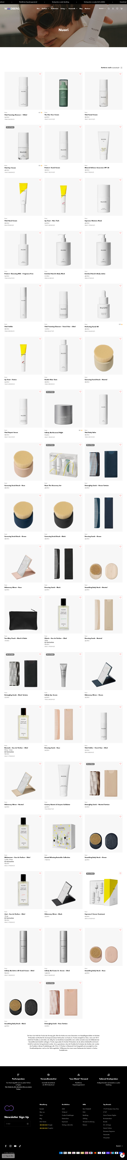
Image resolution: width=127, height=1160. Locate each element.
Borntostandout (107, 1118)
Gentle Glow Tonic (51, 379)
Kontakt (42, 1109)
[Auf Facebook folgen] (5, 1146)
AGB (63, 1109)
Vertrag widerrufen (67, 1125)
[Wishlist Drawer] (117, 9)
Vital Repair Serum (11, 432)
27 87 (105, 1112)
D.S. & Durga (107, 1125)
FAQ (84, 1112)
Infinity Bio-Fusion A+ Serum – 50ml (57, 970)
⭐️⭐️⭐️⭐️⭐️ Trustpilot (46, 1128)
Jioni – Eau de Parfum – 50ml (14, 914)
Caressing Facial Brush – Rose (14, 485)
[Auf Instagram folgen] (10, 1146)
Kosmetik (72, 8)
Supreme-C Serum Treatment (95, 914)
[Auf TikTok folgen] (20, 1146)
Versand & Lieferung (88, 1121)
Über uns (42, 1112)
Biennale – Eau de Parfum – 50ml (16, 748)
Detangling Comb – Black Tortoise (16, 695)
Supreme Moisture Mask (93, 220)
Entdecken (54, 8)
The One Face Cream (52, 114)
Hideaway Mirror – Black (53, 914)
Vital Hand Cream (10, 220)
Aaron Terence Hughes (109, 1115)
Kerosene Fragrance (109, 1131)
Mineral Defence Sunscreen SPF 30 (97, 167)
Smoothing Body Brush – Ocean (96, 857)
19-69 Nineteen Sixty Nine (111, 1109)
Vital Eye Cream (10, 167)
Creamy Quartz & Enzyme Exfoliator (57, 804)
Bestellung (85, 1115)
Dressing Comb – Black (53, 587)
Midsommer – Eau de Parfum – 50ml (17, 857)
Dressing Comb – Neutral (93, 638)
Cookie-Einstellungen (68, 1115)
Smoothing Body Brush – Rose (95, 970)
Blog (80, 8)
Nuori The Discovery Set (53, 485)
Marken (87, 8)
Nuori (5, 112)
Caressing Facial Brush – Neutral (96, 379)
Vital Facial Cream (91, 114)
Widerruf (64, 1112)
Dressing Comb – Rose (52, 748)
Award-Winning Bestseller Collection (57, 857)
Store (41, 1115)
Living (63, 8)
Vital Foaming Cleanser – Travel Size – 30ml (60, 326)
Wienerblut (106, 1137)
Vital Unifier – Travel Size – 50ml (96, 748)
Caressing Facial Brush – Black (55, 536)
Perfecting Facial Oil (92, 326)
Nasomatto (106, 1134)
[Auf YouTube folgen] (15, 1146)
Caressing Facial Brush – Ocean (15, 536)
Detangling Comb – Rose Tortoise (56, 1023)
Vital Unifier (8, 326)
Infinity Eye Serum (51, 695)
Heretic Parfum (107, 1128)
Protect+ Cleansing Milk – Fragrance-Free (18, 273)
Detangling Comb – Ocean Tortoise (97, 485)
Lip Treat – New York (52, 220)
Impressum (65, 1121)
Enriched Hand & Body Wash (55, 273)
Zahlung (85, 1118)
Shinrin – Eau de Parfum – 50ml (56, 638)
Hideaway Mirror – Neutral (14, 804)
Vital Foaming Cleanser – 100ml (15, 115)
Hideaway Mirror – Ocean (94, 695)
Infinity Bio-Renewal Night (54, 432)
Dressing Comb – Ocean (93, 536)
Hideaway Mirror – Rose (13, 587)
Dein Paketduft (87, 1109)
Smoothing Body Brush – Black (15, 1023)
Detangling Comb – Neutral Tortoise (97, 804)
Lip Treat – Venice (10, 379)
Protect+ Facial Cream (52, 167)
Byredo (105, 1121)
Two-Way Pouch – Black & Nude (15, 638)
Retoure (85, 1125)
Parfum (44, 8)
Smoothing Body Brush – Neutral (96, 587)
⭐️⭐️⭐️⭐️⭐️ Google (46, 1125)
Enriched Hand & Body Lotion (95, 273)
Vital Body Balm (90, 432)
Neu (38, 8)
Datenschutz (65, 1118)
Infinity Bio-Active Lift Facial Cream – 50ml (19, 970)
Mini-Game (43, 1121)
